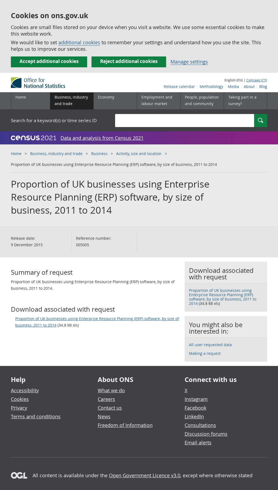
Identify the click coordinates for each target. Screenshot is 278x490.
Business (99, 153)
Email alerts (198, 442)
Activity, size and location (139, 153)
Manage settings (189, 61)
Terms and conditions (36, 416)
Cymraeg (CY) (256, 80)
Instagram (196, 399)
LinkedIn (194, 416)
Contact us (110, 407)
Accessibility (25, 390)
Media (233, 86)
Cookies (20, 399)
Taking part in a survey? (242, 100)
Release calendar (179, 86)
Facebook (195, 407)
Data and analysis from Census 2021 (102, 138)
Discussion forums (206, 434)
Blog (263, 86)
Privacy (19, 407)
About (249, 86)
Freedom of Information (125, 425)
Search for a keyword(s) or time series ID (54, 120)
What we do (111, 390)
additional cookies (79, 42)
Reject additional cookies (128, 61)
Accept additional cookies (49, 61)
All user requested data (210, 344)
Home (20, 97)
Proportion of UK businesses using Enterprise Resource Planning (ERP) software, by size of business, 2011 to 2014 (97, 322)
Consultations (200, 425)
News (104, 416)
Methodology (211, 86)
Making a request (205, 353)
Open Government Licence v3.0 (144, 475)
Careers (106, 399)
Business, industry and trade (56, 153)
